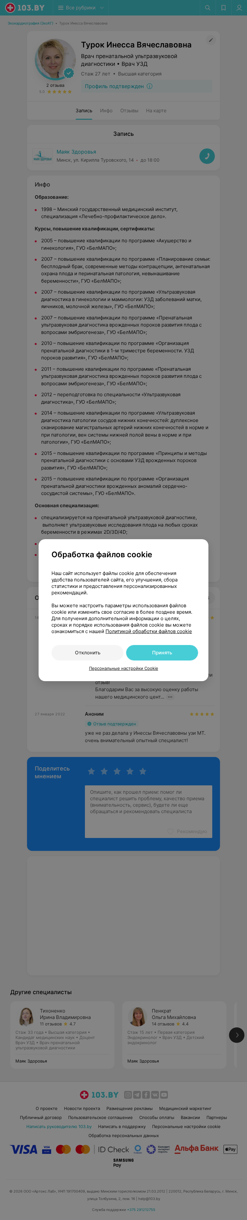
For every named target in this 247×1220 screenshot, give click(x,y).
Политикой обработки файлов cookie (148, 631)
